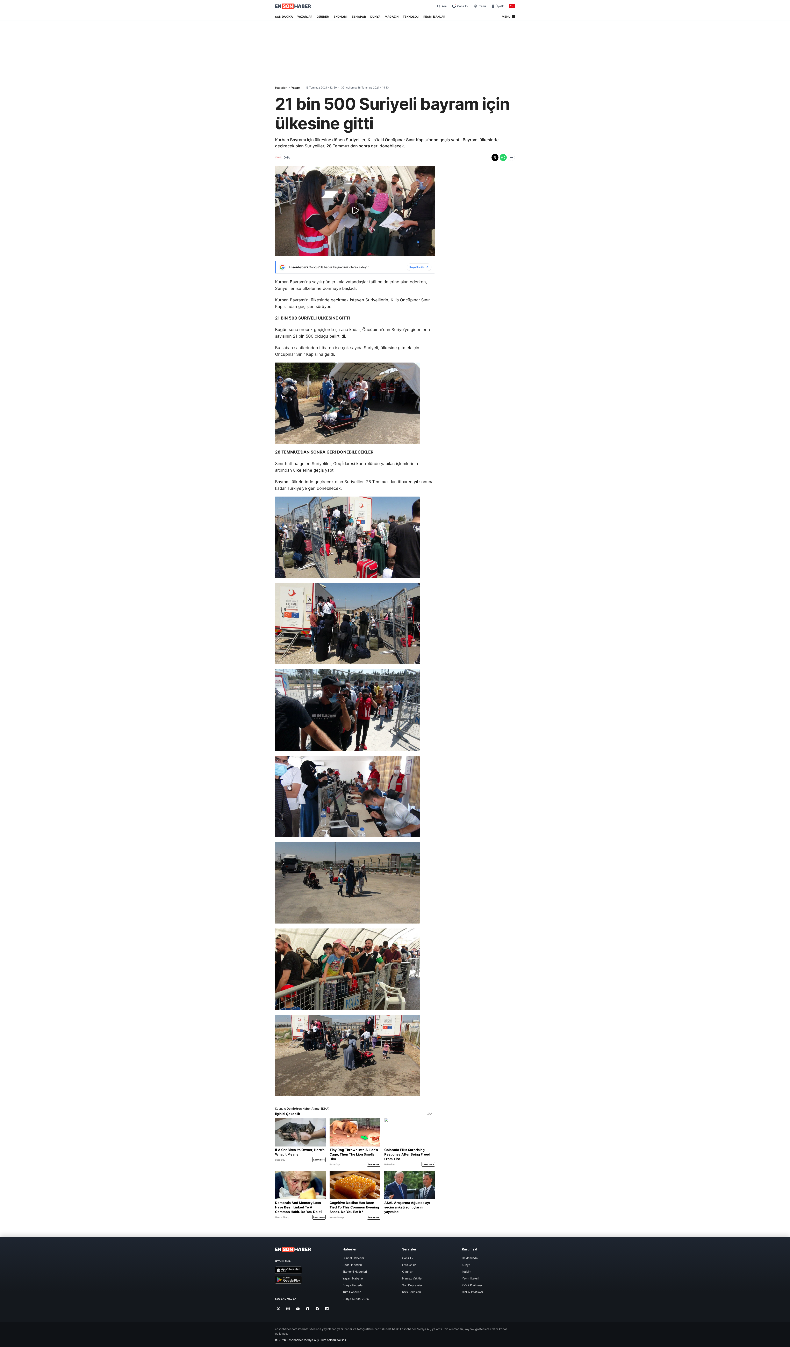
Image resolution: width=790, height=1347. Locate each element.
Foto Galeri (409, 1265)
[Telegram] (317, 1308)
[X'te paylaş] (494, 157)
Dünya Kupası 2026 (356, 1298)
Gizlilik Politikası (472, 1292)
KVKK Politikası (472, 1285)
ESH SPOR (359, 16)
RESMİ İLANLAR (434, 16)
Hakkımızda (470, 1258)
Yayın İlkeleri (470, 1278)
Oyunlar (407, 1271)
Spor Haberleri (352, 1265)
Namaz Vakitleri (412, 1278)
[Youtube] (297, 1308)
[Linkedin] (327, 1308)
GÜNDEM (323, 16)
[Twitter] (278, 1308)
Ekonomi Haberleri (355, 1271)
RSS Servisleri (411, 1292)
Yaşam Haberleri (353, 1278)
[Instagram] (288, 1308)
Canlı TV (407, 1258)
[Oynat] (355, 211)
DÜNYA (375, 16)
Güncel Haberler (353, 1258)
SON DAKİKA (284, 16)
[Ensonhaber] (293, 6)
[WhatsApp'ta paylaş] (503, 157)
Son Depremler (412, 1285)
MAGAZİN (391, 16)
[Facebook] (307, 1308)
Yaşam (296, 87)
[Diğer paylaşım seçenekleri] (511, 157)
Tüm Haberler (352, 1292)
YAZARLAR (304, 16)
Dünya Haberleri (353, 1285)
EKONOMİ (340, 16)
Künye (466, 1265)
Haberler (281, 87)
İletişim (466, 1271)
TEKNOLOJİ (411, 16)
